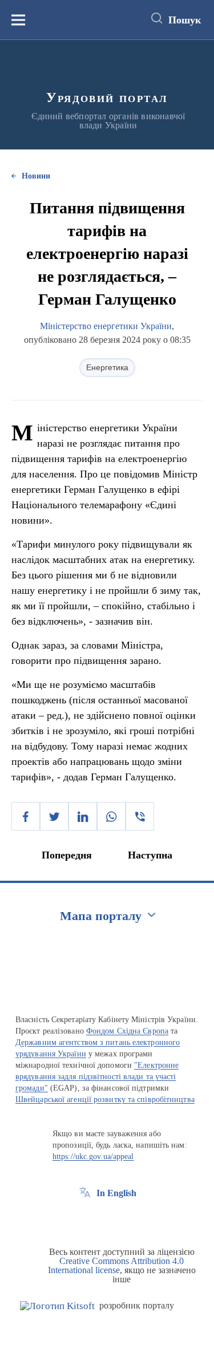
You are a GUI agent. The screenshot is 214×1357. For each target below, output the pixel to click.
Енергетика (107, 367)
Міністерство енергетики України (106, 326)
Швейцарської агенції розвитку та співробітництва (105, 1099)
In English (116, 1193)
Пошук (184, 20)
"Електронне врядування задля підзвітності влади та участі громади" (97, 1076)
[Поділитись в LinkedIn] (82, 816)
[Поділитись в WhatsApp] (111, 816)
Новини (36, 176)
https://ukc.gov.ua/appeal (93, 1156)
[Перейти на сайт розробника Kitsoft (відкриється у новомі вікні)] (57, 1306)
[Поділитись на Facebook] (25, 816)
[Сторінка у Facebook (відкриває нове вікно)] (85, 1219)
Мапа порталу (101, 916)
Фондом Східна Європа (127, 1031)
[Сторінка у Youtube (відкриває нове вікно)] (127, 1219)
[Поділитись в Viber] (140, 816)
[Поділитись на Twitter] (54, 816)
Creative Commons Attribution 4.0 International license (116, 1265)
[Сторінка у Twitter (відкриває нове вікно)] (106, 1219)
